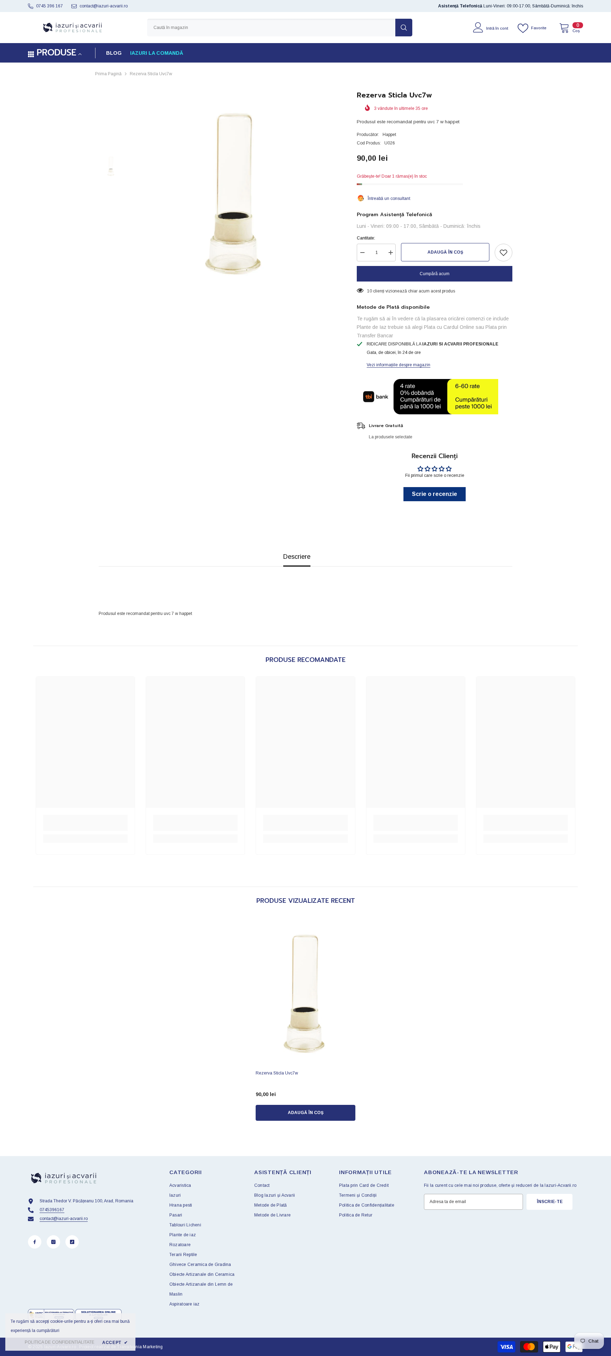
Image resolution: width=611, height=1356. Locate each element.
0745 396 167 (49, 6)
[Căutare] (279, 27)
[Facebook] (34, 1242)
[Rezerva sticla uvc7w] (305, 992)
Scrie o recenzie (434, 494)
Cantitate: (366, 238)
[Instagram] (53, 1242)
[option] (235, 192)
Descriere (296, 556)
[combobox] (271, 27)
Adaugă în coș (445, 252)
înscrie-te (550, 1201)
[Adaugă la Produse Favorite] (503, 252)
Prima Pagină (108, 73)
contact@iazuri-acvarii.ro (104, 6)
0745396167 (52, 1209)
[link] (85, 823)
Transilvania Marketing (140, 1346)
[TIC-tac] (72, 1242)
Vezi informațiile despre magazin (398, 364)
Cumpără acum (434, 273)
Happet (389, 134)
